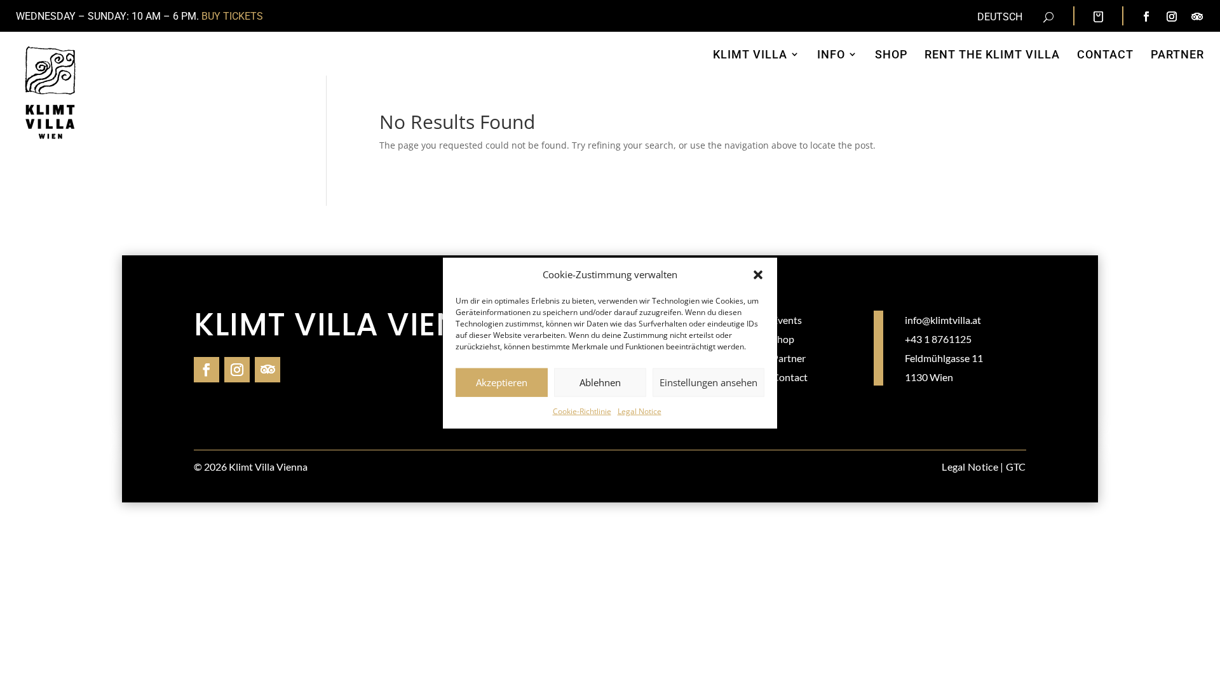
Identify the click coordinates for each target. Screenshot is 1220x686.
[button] (758, 275)
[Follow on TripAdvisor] (1197, 16)
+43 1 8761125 (938, 339)
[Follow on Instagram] (1172, 16)
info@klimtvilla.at (943, 320)
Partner (789, 358)
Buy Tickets (232, 16)
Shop (783, 339)
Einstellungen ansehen (708, 382)
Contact (790, 377)
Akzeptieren (501, 382)
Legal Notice (639, 411)
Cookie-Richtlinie (582, 411)
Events (787, 320)
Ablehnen (600, 382)
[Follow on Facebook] (1146, 16)
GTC (1016, 467)
